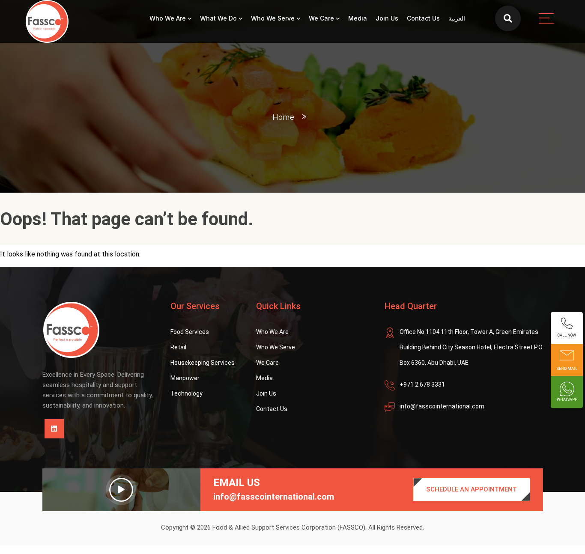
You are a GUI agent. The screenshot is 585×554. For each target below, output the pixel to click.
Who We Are (167, 18)
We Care (321, 18)
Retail (178, 347)
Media (357, 18)
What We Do (218, 18)
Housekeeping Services (202, 362)
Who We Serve (273, 18)
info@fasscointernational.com (442, 406)
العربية (456, 18)
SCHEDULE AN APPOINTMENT (471, 489)
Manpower (185, 378)
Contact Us (423, 18)
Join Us (387, 18)
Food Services (189, 331)
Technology (186, 393)
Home (283, 117)
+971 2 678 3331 (422, 384)
